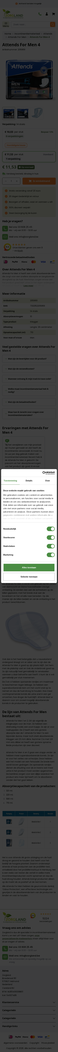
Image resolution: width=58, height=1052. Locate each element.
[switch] (51, 537)
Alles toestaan (29, 567)
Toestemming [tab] (10, 480)
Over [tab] (47, 480)
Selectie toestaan (29, 577)
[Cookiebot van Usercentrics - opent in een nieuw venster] (42, 473)
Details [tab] (29, 480)
